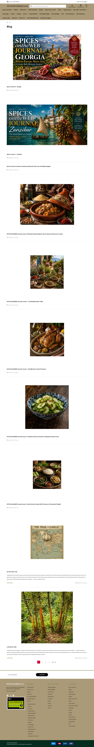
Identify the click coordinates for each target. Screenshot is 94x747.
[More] (12, 10)
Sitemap (29, 701)
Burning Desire (51, 696)
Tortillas (19, 14)
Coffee (59, 10)
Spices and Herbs (7, 10)
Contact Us (22, 18)
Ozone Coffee (51, 692)
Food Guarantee (31, 711)
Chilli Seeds (23, 10)
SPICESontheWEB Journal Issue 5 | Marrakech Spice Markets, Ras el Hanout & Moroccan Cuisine (35, 234)
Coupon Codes (6, 18)
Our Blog (29, 722)
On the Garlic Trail (12, 572)
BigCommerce (15, 744)
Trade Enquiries (31, 731)
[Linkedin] (13, 695)
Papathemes (29, 744)
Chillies (16, 10)
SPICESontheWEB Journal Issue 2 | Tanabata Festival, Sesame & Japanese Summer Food (33, 436)
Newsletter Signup (46, 18)
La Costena (50, 698)
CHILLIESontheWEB (51, 687)
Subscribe (42, 674)
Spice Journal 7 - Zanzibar (14, 154)
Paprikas (41, 10)
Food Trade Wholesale (33, 18)
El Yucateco (50, 694)
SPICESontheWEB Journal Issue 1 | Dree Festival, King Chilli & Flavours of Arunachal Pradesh (34, 504)
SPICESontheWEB (51, 689)
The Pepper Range (44, 14)
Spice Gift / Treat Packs (79, 10)
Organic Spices (67, 10)
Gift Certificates (80, 14)
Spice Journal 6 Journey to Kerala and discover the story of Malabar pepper (29, 166)
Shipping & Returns (32, 729)
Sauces (25, 14)
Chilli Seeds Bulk (32, 10)
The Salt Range (55, 14)
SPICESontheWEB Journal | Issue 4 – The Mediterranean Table (25, 301)
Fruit (62, 14)
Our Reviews (30, 720)
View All (49, 707)
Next (53, 662)
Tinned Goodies (33, 14)
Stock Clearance (70, 14)
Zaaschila (50, 705)
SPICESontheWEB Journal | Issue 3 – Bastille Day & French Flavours (26, 369)
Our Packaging (31, 724)
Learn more (10, 583)
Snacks (13, 14)
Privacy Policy (31, 727)
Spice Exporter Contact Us (33, 736)
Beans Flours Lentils (50, 10)
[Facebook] (7, 695)
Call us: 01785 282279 (14, 1)
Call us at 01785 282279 (11, 691)
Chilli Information (31, 715)
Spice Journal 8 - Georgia (14, 87)
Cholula (49, 703)
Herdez (49, 701)
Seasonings (5, 14)
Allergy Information (32, 704)
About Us (14, 18)
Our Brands (30, 733)
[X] (10, 695)
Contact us (30, 708)
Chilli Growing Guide (32, 713)
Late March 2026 (11, 647)
